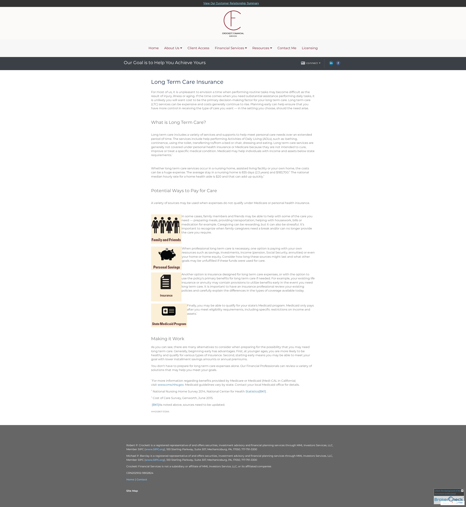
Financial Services (229, 48)
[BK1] (262, 391)
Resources (260, 48)
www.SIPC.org (154, 449)
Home (154, 48)
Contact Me (286, 48)
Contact (142, 479)
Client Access (198, 48)
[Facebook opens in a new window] (338, 64)
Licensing (310, 48)
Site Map (132, 490)
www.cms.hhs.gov (171, 384)
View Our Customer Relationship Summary (231, 3)
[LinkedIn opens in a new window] (331, 64)
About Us (171, 48)
